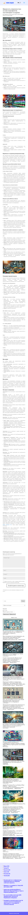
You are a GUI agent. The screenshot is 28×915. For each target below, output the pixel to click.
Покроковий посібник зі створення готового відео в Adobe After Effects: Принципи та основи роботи (14, 743)
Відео (22, 14)
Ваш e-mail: (5, 610)
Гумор (5, 868)
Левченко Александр (9, 14)
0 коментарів (9, 15)
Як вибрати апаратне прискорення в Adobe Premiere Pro (14, 803)
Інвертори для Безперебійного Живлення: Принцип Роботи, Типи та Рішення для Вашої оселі (13, 678)
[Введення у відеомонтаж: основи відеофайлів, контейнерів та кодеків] (13, 754)
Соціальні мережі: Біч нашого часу (12, 850)
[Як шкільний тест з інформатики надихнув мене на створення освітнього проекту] (13, 624)
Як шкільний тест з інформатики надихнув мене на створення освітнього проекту (13, 632)
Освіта (4, 15)
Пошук (23, 601)
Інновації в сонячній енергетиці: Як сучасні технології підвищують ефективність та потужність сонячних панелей (14, 725)
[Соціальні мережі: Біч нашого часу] (13, 843)
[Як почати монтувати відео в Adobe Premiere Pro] (13, 820)
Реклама (6, 873)
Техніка (6, 875)
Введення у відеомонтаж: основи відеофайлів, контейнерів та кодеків (13, 762)
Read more (21, 639)
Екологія (6, 870)
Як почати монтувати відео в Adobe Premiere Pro (12, 827)
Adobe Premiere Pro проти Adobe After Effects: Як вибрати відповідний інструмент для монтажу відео (13, 780)
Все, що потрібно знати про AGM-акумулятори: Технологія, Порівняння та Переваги (13, 701)
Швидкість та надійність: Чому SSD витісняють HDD (13, 654)
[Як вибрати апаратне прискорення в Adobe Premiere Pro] (13, 796)
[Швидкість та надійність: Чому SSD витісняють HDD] (13, 647)
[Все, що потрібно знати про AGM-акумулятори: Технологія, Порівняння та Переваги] (13, 693)
